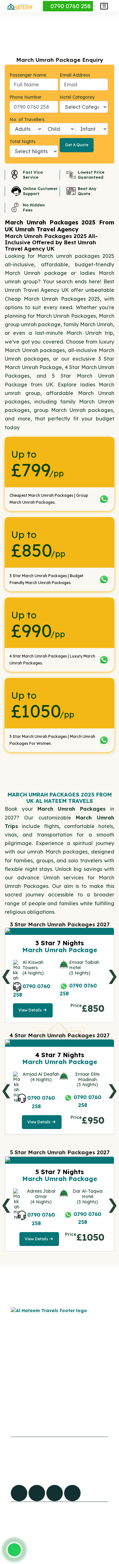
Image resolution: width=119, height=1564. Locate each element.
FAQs (12, 1387)
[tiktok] (37, 1493)
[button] (104, 6)
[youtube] (54, 1493)
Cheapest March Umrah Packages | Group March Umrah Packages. (49, 499)
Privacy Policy (63, 1399)
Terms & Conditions (69, 1412)
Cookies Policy (63, 1386)
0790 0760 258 (70, 6)
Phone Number (26, 97)
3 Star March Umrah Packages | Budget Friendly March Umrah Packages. (46, 579)
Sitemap (16, 1400)
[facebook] (19, 1493)
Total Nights (23, 141)
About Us (17, 1413)
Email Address (75, 75)
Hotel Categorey (77, 97)
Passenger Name (28, 75)
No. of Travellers (27, 119)
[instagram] (72, 1493)
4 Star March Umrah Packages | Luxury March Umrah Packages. (52, 659)
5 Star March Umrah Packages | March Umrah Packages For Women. (52, 740)
